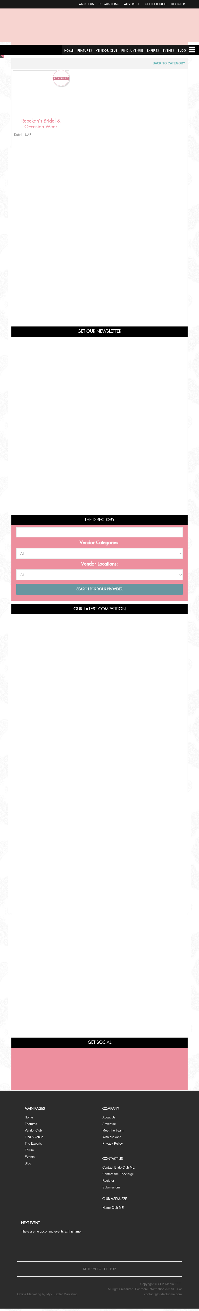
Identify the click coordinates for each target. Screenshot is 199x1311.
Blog (28, 1163)
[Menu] (192, 49)
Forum (29, 1150)
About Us (86, 4)
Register (178, 4)
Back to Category (169, 63)
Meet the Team (113, 1130)
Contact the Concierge (118, 1174)
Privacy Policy (112, 1143)
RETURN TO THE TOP (99, 1269)
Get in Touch (155, 4)
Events (30, 1157)
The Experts (33, 1143)
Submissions (109, 4)
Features (31, 1124)
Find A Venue (34, 1137)
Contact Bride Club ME (118, 1167)
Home (29, 1117)
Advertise (132, 4)
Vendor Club (33, 1130)
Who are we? (111, 1137)
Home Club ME (113, 1208)
